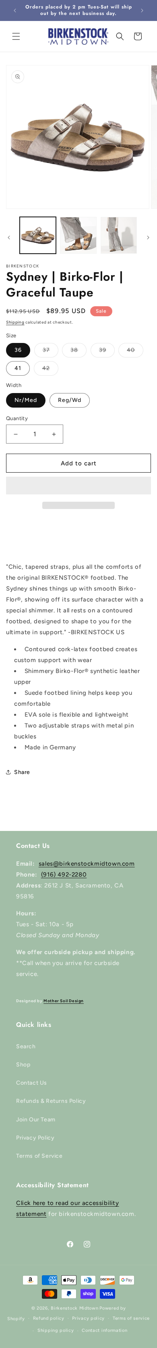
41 (17, 368)
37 (50, 352)
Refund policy (48, 1318)
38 (78, 352)
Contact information (104, 1330)
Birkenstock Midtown (74, 1308)
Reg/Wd (69, 400)
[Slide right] (148, 237)
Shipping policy (55, 1330)
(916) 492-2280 (64, 874)
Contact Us (31, 1082)
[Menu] (16, 36)
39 (107, 352)
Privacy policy (88, 1318)
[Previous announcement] (15, 10)
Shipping (15, 322)
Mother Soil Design (63, 1000)
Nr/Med (25, 400)
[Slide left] (9, 237)
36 (18, 350)
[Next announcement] (142, 10)
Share (22, 772)
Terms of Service (39, 1155)
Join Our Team (36, 1119)
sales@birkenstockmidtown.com (87, 863)
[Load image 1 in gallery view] (38, 235)
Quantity (17, 418)
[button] (78, 486)
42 (50, 370)
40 (135, 352)
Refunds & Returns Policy (51, 1101)
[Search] (120, 36)
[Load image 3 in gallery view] (119, 235)
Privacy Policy (35, 1137)
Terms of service (131, 1318)
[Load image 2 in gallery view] (78, 235)
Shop (23, 1064)
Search (26, 1046)
